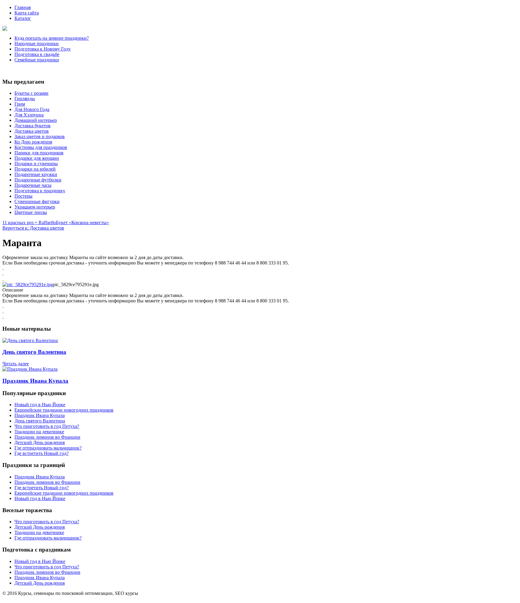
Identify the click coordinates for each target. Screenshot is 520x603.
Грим (19, 104)
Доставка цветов (31, 131)
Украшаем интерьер (34, 206)
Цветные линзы (30, 212)
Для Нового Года (31, 109)
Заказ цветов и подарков (39, 136)
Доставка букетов (32, 125)
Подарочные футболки (37, 179)
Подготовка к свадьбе (36, 54)
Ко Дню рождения (33, 141)
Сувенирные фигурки (37, 201)
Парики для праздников (38, 152)
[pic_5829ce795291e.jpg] (27, 284)
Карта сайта (26, 12)
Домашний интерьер (35, 120)
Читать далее (15, 363)
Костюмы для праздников (40, 147)
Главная (22, 7)
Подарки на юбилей (35, 169)
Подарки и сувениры (36, 163)
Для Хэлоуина (29, 114)
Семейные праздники (36, 59)
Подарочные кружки (35, 174)
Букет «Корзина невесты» (82, 222)
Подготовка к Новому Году (42, 48)
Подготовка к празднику (39, 190)
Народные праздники (36, 43)
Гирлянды (24, 98)
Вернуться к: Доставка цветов (33, 227)
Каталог (22, 18)
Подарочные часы (32, 185)
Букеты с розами (31, 93)
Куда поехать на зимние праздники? (51, 38)
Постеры (23, 196)
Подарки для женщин (36, 158)
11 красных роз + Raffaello (29, 222)
